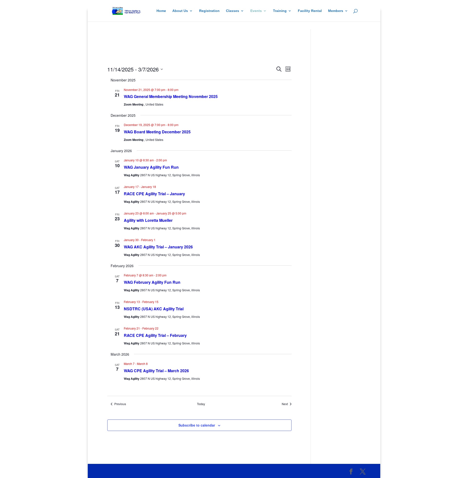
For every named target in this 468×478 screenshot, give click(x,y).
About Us (180, 11)
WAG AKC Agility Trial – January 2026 (158, 247)
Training (280, 11)
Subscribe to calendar (196, 425)
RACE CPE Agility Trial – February (155, 335)
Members (335, 11)
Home (161, 11)
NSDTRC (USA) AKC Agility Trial (154, 309)
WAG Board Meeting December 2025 (157, 132)
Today (201, 404)
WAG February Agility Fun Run (152, 282)
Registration (209, 11)
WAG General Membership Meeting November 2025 (171, 96)
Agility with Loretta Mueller (148, 220)
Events (256, 11)
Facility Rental (310, 11)
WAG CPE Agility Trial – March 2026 (156, 370)
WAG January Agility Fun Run (151, 167)
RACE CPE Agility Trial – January (154, 193)
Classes (232, 11)
